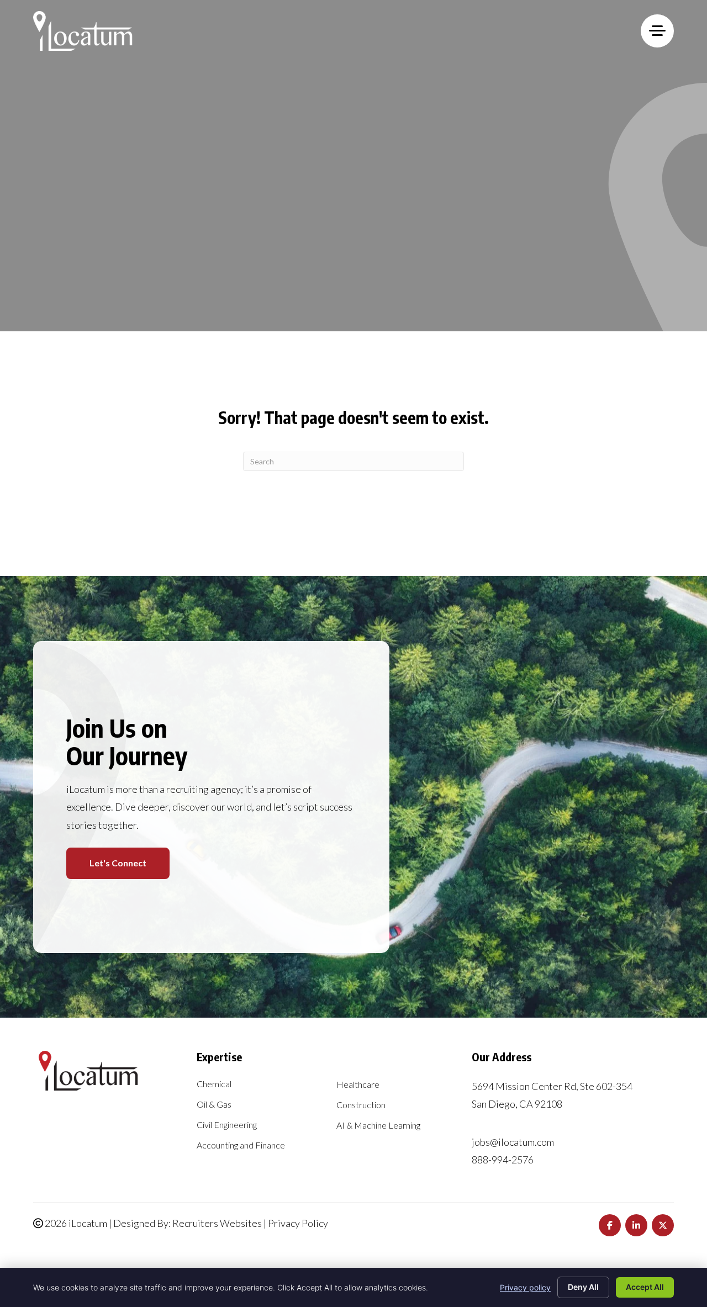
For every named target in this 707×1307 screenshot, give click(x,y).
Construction (361, 1105)
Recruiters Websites (217, 1223)
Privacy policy (525, 1287)
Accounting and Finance (241, 1145)
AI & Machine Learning (378, 1125)
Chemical (214, 1084)
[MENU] (657, 30)
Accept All (645, 1287)
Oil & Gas (214, 1104)
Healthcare (357, 1084)
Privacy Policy (298, 1223)
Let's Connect (117, 863)
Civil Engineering (227, 1125)
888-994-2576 (503, 1159)
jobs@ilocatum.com (513, 1142)
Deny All (583, 1287)
